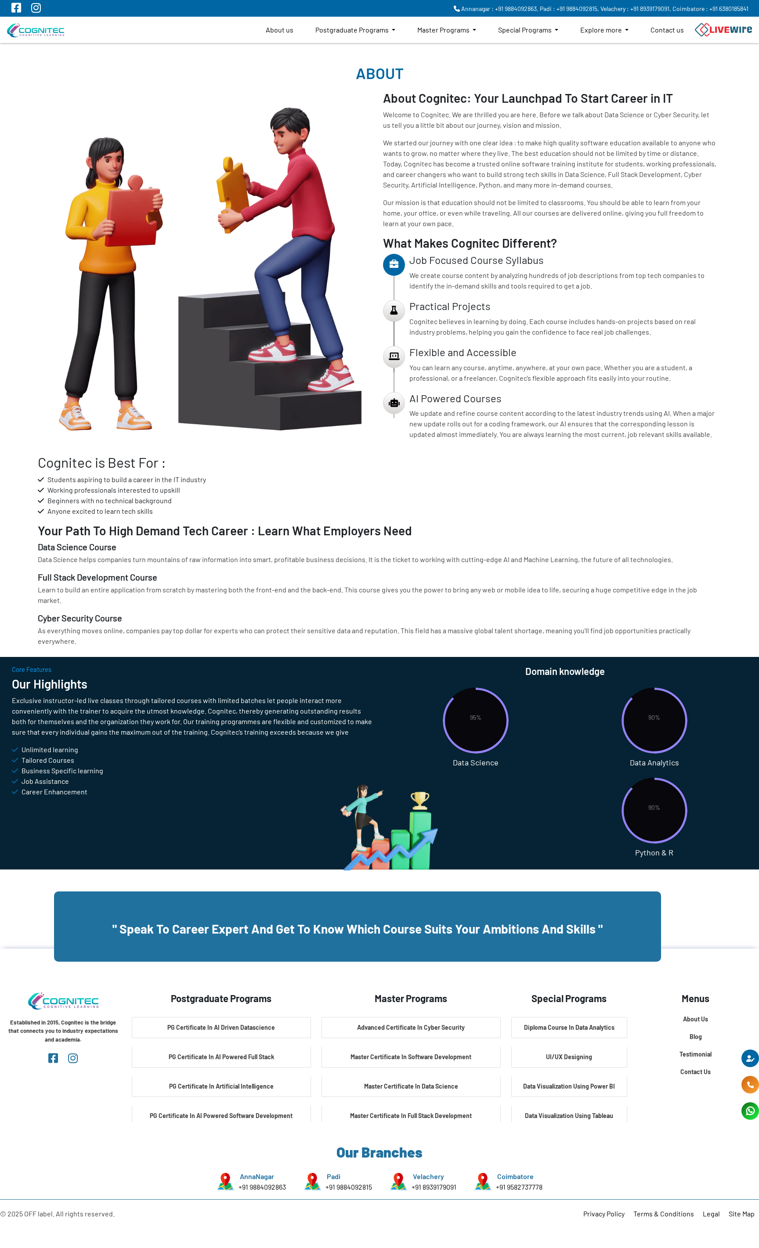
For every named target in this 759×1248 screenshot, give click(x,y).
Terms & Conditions (663, 1213)
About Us (695, 1019)
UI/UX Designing (569, 1056)
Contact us (667, 29)
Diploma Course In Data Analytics (569, 1027)
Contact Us (695, 1071)
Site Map (742, 1213)
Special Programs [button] (525, 29)
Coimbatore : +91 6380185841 (710, 8)
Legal (711, 1213)
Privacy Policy (604, 1213)
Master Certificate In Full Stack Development (411, 1115)
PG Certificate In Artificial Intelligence (221, 1086)
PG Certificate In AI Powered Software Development (221, 1115)
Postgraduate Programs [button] (352, 29)
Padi (333, 1176)
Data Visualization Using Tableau (569, 1115)
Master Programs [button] (444, 29)
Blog (696, 1036)
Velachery (428, 1176)
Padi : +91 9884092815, (569, 8)
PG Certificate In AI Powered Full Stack (221, 1056)
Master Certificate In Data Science (411, 1086)
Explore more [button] (601, 29)
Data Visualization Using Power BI (569, 1086)
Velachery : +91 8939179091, (635, 8)
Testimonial (695, 1054)
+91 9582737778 (519, 1187)
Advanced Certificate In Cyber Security (411, 1027)
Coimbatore (515, 1176)
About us (279, 29)
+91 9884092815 (348, 1187)
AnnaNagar (257, 1176)
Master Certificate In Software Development (411, 1056)
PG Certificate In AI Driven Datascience (221, 1027)
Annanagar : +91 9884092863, (499, 8)
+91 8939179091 (434, 1187)
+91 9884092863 (262, 1187)
